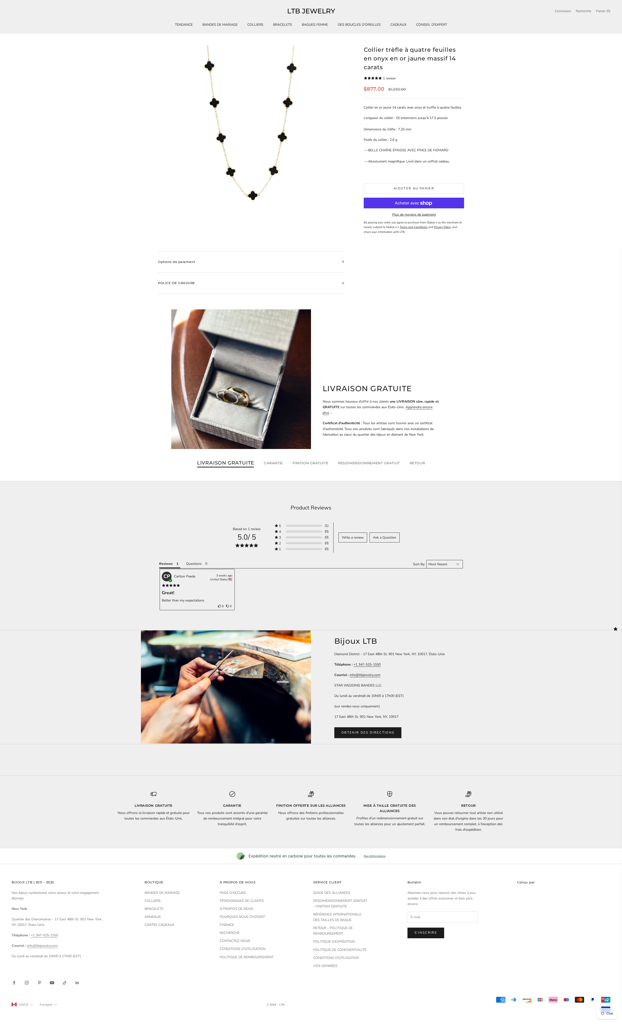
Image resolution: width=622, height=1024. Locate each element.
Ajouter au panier (414, 188)
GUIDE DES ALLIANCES (331, 892)
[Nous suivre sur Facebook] (14, 982)
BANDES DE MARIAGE (220, 24)
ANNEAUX (153, 916)
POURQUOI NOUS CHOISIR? (242, 916)
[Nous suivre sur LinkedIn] (77, 982)
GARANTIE (273, 463)
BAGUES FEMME (315, 24)
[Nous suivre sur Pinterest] (39, 982)
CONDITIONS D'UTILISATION (242, 949)
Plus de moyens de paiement (414, 214)
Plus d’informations (375, 856)
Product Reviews (311, 507)
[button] (301, 526)
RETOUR (417, 463)
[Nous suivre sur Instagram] (26, 982)
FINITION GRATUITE (310, 463)
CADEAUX (398, 24)
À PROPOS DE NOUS (236, 908)
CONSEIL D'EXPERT (431, 24)
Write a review (353, 537)
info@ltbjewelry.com (365, 675)
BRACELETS (282, 24)
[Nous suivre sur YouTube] (52, 982)
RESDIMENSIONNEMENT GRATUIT (369, 463)
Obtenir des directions (367, 732)
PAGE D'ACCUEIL (233, 892)
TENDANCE (184, 24)
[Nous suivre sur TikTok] (64, 982)
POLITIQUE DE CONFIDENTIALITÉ (339, 950)
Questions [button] (194, 563)
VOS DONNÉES (325, 966)
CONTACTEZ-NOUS (235, 941)
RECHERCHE (230, 933)
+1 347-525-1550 (367, 664)
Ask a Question (384, 537)
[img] (171, 585)
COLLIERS (255, 24)
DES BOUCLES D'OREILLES (359, 24)
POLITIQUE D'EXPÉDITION (334, 941)
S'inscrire (426, 933)
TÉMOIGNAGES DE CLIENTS (242, 900)
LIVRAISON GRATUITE (225, 463)
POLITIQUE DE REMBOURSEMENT (247, 957)
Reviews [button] (166, 563)
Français (46, 1004)
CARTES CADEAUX (159, 924)
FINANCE (227, 924)
